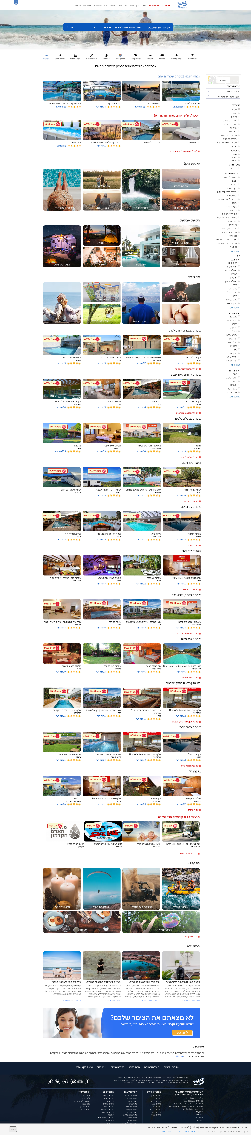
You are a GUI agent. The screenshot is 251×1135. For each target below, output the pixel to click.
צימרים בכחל (132, 1103)
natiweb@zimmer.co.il (193, 1109)
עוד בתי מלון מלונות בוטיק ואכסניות (185, 721)
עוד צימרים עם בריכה (190, 545)
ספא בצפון (86, 1103)
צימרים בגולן (156, 1112)
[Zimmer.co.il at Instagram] (80, 1080)
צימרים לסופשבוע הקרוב (159, 5)
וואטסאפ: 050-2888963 (193, 1101)
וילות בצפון (86, 1098)
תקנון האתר (134, 1067)
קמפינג (111, 1114)
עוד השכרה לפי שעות (190, 589)
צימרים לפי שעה (108, 1112)
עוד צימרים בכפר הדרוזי (189, 765)
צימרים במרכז (155, 1098)
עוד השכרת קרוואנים (190, 501)
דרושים (200, 1120)
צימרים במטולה (131, 1106)
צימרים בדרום (155, 1101)
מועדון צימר (198, 1117)
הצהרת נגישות (117, 1067)
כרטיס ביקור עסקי (84, 1067)
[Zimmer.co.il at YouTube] (72, 1079)
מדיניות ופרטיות (171, 1067)
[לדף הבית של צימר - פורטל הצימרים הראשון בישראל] (198, 1081)
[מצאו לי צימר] (121, 1023)
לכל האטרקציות (191, 936)
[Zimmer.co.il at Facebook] (87, 1080)
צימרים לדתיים (108, 1103)
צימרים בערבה (155, 1106)
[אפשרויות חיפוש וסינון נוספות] (94, 40)
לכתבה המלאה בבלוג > (72, 1000)
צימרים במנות (132, 1120)
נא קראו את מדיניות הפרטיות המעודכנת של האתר (180, 1131)
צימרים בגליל (156, 1114)
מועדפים (77, 5)
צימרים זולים (109, 1098)
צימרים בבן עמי (131, 1109)
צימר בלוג (101, 1067)
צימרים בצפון (141, 5)
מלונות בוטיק (85, 1106)
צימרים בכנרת (155, 1109)
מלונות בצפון (85, 1109)
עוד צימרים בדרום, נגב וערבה (187, 633)
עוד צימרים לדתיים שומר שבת (187, 413)
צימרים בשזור (132, 1101)
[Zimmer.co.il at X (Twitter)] (57, 1080)
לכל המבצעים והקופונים (188, 853)
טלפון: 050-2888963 (194, 1098)
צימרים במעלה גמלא (129, 1123)
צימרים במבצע (108, 1095)
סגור (13, 1129)
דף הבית (199, 1112)
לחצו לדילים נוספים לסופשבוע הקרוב (183, 151)
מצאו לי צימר (87, 5)
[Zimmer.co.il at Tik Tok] (50, 1080)
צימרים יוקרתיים (108, 1101)
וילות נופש (86, 1095)
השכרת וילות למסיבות (82, 1101)
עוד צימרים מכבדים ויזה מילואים (186, 369)
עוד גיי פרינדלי (193, 810)
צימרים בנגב (156, 1103)
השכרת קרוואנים (100, 5)
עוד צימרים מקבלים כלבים (188, 457)
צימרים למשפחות (115, 5)
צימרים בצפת (132, 1112)
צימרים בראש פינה (130, 1114)
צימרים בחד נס (131, 1098)
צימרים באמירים (131, 1095)
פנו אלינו (179, 1056)
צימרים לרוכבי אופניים (106, 1117)
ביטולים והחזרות (151, 1067)
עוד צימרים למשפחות (190, 677)
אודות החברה (197, 1114)
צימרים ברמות (132, 1117)
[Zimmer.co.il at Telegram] (65, 1080)
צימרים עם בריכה (107, 1123)
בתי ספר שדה (108, 1120)
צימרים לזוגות (129, 5)
